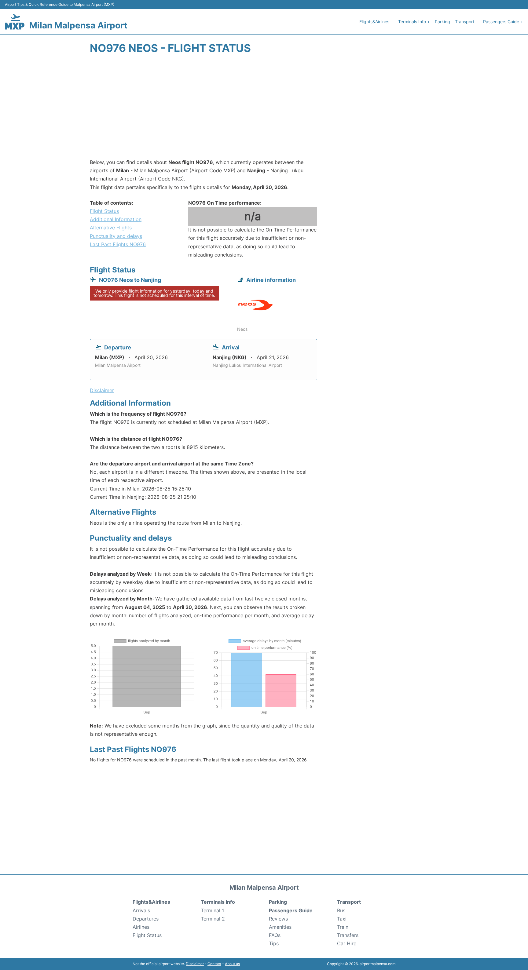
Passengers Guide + (503, 21)
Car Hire (346, 943)
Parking (442, 21)
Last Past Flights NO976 (118, 244)
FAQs (274, 935)
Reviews (278, 919)
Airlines (141, 927)
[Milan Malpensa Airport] (14, 21)
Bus (341, 910)
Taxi (341, 919)
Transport (349, 902)
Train (342, 927)
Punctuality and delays (116, 236)
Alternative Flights (111, 227)
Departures (146, 919)
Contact (214, 963)
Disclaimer (195, 963)
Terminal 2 (213, 919)
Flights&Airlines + (376, 21)
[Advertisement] (264, 109)
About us (232, 963)
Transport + (466, 21)
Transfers (347, 935)
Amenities (280, 927)
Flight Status (104, 211)
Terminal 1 (212, 910)
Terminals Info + (414, 21)
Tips (274, 943)
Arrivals (141, 910)
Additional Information (115, 219)
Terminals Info (218, 902)
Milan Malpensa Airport (78, 25)
